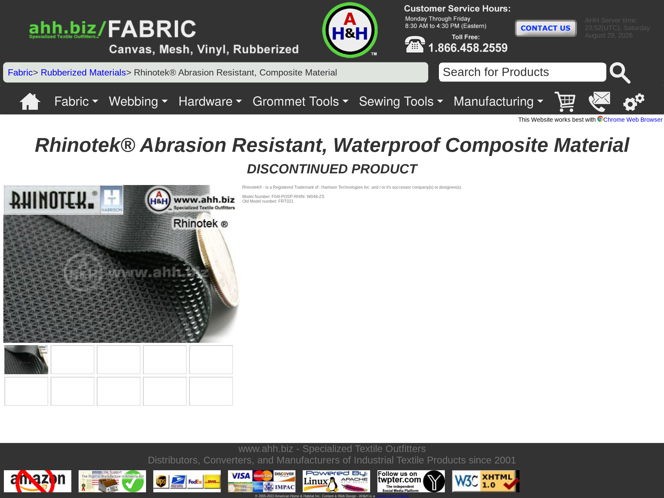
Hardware (205, 100)
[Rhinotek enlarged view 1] (26, 359)
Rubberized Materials (83, 72)
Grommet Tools (296, 100)
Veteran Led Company (392, 496)
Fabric (20, 72)
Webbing (133, 100)
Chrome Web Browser (633, 119)
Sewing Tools (396, 100)
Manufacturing (494, 100)
